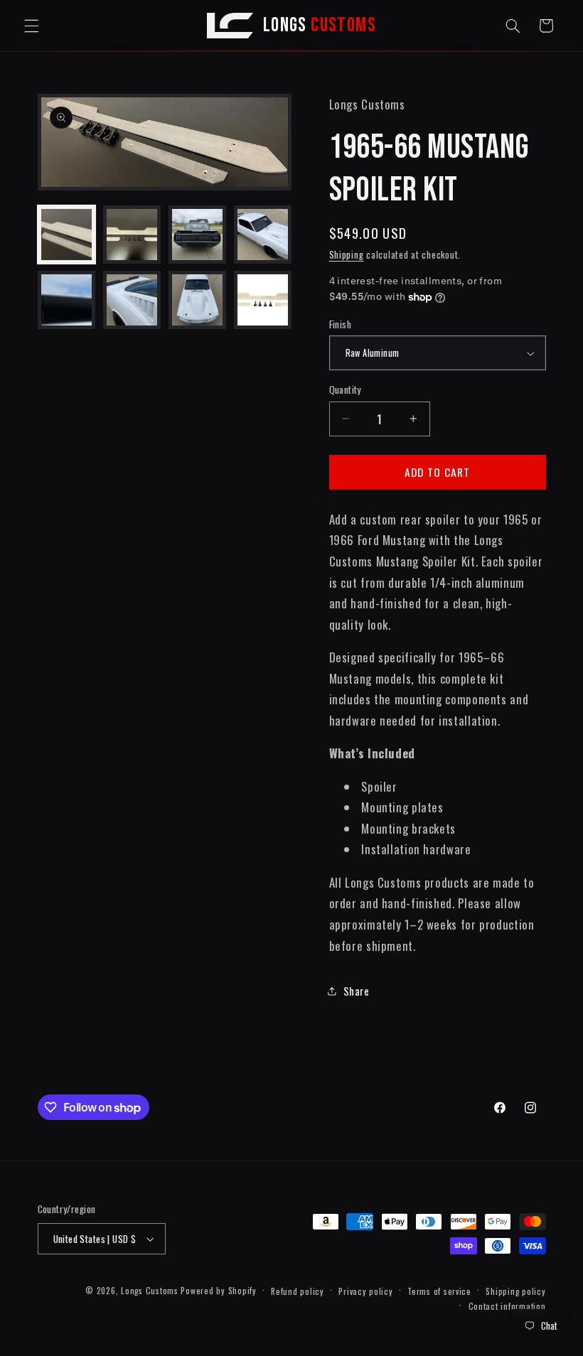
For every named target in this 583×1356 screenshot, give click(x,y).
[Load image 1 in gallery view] (67, 234)
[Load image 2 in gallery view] (132, 234)
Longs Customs (149, 1290)
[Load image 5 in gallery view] (67, 300)
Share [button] (356, 991)
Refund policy (297, 1291)
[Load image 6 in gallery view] (132, 300)
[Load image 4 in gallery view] (263, 234)
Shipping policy (515, 1291)
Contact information (507, 1306)
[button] (31, 25)
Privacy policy (365, 1291)
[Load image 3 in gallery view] (198, 234)
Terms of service (439, 1291)
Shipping (346, 255)
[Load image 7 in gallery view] (198, 300)
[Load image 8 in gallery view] (263, 300)
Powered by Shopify (218, 1290)
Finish (340, 324)
